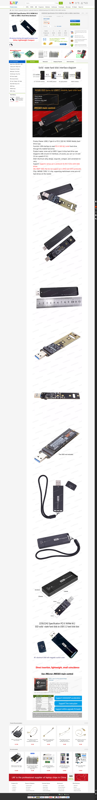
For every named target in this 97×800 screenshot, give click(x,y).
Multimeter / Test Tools (14, 71)
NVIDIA (31, 7)
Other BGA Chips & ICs (14, 83)
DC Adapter (74, 7)
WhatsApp (67, 794)
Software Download (77, 790)
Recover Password (61, 787)
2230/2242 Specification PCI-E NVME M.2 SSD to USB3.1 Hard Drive (19, 99)
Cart (72, 3)
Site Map (14, 790)
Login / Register (61, 785)
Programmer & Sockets (15, 69)
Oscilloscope (54, 7)
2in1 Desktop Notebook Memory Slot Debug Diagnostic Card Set (48, 766)
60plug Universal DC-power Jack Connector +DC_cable (16, 766)
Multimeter (47, 7)
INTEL (27, 7)
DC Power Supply (13, 76)
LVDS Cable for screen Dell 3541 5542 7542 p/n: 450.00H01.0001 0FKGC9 (64, 740)
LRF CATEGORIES (14, 61)
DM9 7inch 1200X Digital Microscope (80, 766)
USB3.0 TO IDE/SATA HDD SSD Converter (16, 740)
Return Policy (45, 787)
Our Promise (45, 785)
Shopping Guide (61, 790)
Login (84, 2)
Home (13, 10)
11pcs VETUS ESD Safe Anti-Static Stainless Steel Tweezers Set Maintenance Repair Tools (32, 767)
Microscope (68, 7)
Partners (75, 787)
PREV (83, 13)
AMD (36, 7)
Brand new (46, 22)
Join (87, 2)
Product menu (13, 7)
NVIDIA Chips (13, 88)
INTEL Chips (12, 91)
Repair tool (81, 7)
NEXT (87, 13)
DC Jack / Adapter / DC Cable (16, 81)
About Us (14, 785)
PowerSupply (61, 7)
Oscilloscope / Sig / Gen (15, 73)
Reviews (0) (45, 61)
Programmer (41, 7)
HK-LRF (61, 794)
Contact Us (14, 787)
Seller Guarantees (70, 61)
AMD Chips (12, 86)
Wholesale (62, 44)
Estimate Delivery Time (30, 790)
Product (16, 10)
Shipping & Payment (58, 61)
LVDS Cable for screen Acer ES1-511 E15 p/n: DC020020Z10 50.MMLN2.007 (32, 740)
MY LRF (86, 3)
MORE (87, 723)
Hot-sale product (14, 749)
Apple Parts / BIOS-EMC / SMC (16, 64)
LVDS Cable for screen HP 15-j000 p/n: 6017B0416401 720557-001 (48, 740)
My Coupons (28, 787)
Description (32, 61)
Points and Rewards (46, 790)
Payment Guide (29, 785)
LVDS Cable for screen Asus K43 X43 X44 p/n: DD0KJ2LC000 (80, 740)
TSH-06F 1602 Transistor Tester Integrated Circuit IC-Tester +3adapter (64, 766)
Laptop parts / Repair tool (23, 10)
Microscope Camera (14, 78)
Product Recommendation (16, 723)
